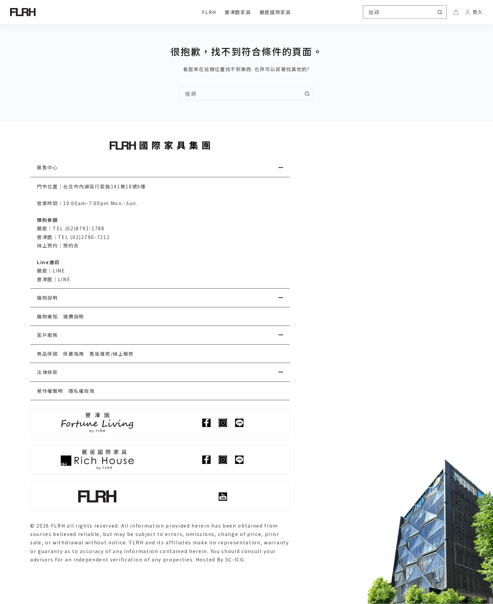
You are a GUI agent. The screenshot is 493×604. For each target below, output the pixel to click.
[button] (160, 167)
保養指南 (73, 353)
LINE (59, 270)
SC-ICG (234, 559)
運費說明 (73, 316)
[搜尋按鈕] (440, 12)
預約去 (71, 245)
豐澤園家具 (238, 12)
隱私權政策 (81, 390)
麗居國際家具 (275, 12)
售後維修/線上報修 (112, 353)
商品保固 (47, 353)
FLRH (209, 12)
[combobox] (240, 93)
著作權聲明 (50, 390)
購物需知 (47, 316)
